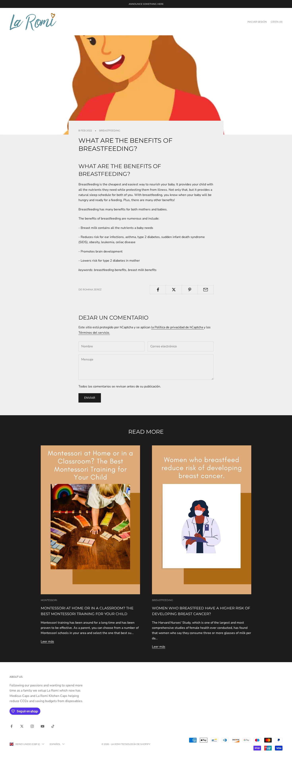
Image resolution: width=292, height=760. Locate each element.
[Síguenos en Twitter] (22, 726)
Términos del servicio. (94, 332)
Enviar (89, 398)
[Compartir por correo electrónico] (206, 289)
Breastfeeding (109, 130)
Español (55, 744)
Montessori (49, 600)
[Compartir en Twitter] (174, 289)
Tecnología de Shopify (135, 744)
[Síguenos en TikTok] (53, 726)
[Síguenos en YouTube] (42, 726)
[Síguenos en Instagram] (32, 726)
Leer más (47, 641)
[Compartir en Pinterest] (190, 289)
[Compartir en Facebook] (158, 289)
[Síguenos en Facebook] (12, 726)
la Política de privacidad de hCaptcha (177, 327)
